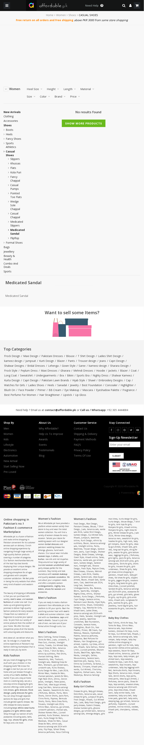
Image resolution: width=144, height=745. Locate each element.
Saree (82, 365)
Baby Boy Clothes (118, 617)
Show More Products (83, 123)
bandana (54, 617)
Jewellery (9, 251)
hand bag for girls (125, 605)
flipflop (14, 238)
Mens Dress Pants (59, 701)
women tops (44, 556)
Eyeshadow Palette (107, 390)
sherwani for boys (124, 631)
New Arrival (10, 461)
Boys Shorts (113, 673)
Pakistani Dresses (52, 356)
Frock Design (12, 356)
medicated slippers (16, 223)
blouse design (127, 521)
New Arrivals (12, 112)
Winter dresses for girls (123, 532)
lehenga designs (93, 713)
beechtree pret (80, 661)
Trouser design (87, 361)
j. (103, 663)
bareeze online (93, 599)
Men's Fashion (47, 632)
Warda (76, 655)
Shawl (91, 380)
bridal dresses (52, 544)
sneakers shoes (132, 684)
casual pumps (14, 187)
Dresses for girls (80, 691)
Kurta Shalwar (58, 667)
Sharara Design (119, 365)
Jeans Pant (63, 695)
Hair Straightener (49, 395)
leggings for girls (121, 555)
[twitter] (131, 430)
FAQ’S (77, 444)
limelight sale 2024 (55, 704)
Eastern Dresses (93, 705)
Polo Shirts (61, 653)
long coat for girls (120, 549)
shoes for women (53, 589)
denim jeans (123, 681)
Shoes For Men (54, 721)
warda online (79, 605)
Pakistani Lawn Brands (55, 380)
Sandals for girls (115, 589)
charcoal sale (61, 709)
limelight (49, 681)
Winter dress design (122, 535)
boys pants (131, 676)
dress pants (113, 678)
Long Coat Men (44, 687)
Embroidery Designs (110, 380)
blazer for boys (128, 650)
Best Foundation (92, 385)
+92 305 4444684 (117, 410)
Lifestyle (9, 444)
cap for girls (121, 597)
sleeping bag (113, 701)
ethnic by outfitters (46, 653)
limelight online (85, 546)
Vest (51, 659)
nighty (57, 586)
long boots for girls (124, 583)
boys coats (118, 656)
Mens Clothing (44, 637)
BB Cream (55, 390)
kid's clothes (22, 675)
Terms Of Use (82, 455)
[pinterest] (124, 430)
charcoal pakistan (45, 676)
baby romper (121, 639)
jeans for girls (125, 558)
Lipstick (67, 395)
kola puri (15, 172)
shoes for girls (20, 719)
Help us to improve (51, 434)
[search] (124, 5)
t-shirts (54, 556)
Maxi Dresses (49, 370)
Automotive (11, 455)
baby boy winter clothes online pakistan (123, 646)
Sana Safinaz (91, 647)
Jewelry (74, 385)
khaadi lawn (79, 610)
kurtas (41, 559)
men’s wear (15, 599)
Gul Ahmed (86, 669)
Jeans (102, 361)
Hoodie (100, 370)
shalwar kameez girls (83, 708)
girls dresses (21, 690)
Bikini (70, 375)
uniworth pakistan (46, 709)
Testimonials (46, 450)
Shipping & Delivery (85, 434)
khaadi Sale (93, 579)
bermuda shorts (120, 670)
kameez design (13, 361)
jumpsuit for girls (95, 696)
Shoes (72, 15)
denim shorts (119, 676)
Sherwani (48, 665)
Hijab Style (78, 380)
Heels (9, 134)
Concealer (111, 385)
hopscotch (122, 704)
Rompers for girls (115, 527)
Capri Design (117, 361)
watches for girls (120, 603)
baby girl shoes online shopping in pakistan (122, 572)
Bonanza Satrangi (91, 675)
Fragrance (128, 390)
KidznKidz (78, 694)
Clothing (8, 116)
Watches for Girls (14, 385)
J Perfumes (42, 693)
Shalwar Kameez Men (47, 712)
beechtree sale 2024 (93, 582)
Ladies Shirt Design (109, 356)
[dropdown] (130, 5)
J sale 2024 (63, 670)
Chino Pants (43, 698)
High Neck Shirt (45, 679)
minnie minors (123, 706)
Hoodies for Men (58, 673)
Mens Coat (42, 684)
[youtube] (137, 430)
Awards (43, 439)
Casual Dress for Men (47, 648)
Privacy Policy (82, 450)
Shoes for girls (125, 569)
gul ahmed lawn (61, 665)
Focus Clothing (62, 732)
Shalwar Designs (14, 365)
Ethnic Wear (43, 707)
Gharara (65, 370)
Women (61, 15)
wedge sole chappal (15, 205)
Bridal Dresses (36, 365)
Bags (7, 247)
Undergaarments (46, 375)
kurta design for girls (128, 518)
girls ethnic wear (23, 711)
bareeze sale (86, 577)
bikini (41, 589)
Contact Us (80, 428)
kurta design (113, 521)
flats (13, 168)
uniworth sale (44, 667)
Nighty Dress (100, 375)
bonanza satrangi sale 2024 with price (124, 559)
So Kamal (97, 663)
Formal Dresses (59, 637)
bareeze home (90, 624)
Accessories (11, 121)
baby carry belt (125, 695)
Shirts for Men (44, 639)
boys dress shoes (121, 690)
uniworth (62, 639)
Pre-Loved (10, 472)
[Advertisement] (72, 53)
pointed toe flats (16, 195)
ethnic (57, 679)
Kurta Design (12, 380)
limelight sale (44, 662)
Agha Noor (95, 652)
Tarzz (97, 661)
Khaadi (77, 537)
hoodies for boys (115, 662)
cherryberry (125, 709)
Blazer (61, 361)
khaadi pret (97, 666)
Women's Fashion (85, 519)
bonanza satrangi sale (122, 636)
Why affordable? (48, 428)
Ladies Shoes (36, 385)
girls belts (128, 594)
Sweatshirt (26, 375)
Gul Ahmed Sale (60, 645)
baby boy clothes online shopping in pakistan (122, 642)
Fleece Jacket (59, 681)
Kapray (91, 661)
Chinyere (86, 666)
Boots (9, 130)
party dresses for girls (22, 693)
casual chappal (15, 215)
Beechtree (78, 549)
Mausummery (80, 658)
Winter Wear (43, 673)
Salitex (94, 655)
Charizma (96, 669)
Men (6, 428)
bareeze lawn (93, 658)
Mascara (87, 390)
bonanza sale (92, 529)
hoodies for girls (115, 541)
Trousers (41, 704)
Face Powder (26, 390)
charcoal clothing (45, 656)
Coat (134, 370)
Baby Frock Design (92, 702)
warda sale (87, 560)
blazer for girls (126, 544)
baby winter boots (122, 692)
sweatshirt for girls (130, 538)
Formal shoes (14, 242)
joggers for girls (122, 580)
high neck (127, 541)
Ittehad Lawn (89, 672)
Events (43, 444)
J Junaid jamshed (87, 649)
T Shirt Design (86, 356)
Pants (71, 361)
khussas (15, 163)
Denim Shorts (51, 695)
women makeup (59, 574)
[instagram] (118, 430)
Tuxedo (48, 645)
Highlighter (127, 385)
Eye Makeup (71, 390)
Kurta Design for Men (47, 670)
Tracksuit (59, 659)
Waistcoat (42, 721)
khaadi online (91, 557)
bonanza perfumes (46, 732)
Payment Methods (85, 439)
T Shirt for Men (57, 651)
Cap (128, 380)
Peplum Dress (29, 370)
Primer (41, 390)
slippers (15, 159)
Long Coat (10, 375)
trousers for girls (123, 566)
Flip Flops (48, 729)
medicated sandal (17, 231)
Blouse (70, 356)
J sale (54, 639)
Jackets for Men (61, 676)
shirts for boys (127, 622)
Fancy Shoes (13, 138)
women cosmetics (57, 577)
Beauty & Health (9, 257)
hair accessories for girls (123, 607)
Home (49, 15)
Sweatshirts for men (60, 690)
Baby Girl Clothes (84, 686)
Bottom (52, 693)
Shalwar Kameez (122, 375)
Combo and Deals (11, 265)
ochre (110, 712)
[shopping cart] (137, 5)
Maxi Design (30, 356)
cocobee (135, 706)
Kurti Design (46, 361)
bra (63, 586)
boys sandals (119, 684)
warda (76, 669)
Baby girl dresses (96, 691)
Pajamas (54, 698)
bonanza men (114, 538)
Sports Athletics (11, 145)
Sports (7, 271)
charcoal (51, 642)
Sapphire (78, 672)
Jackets (112, 370)
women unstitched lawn (57, 565)
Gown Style (68, 365)
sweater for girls (120, 552)
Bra (62, 375)
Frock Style (10, 370)
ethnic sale (56, 723)
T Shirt (46, 651)
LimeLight (85, 655)
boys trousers (125, 664)
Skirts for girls (126, 563)
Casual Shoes (10, 153)
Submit (116, 455)
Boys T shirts (113, 622)
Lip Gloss (80, 395)
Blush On (9, 390)
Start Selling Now (14, 466)
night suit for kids (125, 645)
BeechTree (85, 652)
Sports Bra (83, 375)
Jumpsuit (30, 361)
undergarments (45, 586)
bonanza (54, 707)
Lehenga (53, 365)
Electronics (10, 450)
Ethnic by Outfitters (83, 663)
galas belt (123, 698)
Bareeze (97, 588)
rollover (134, 709)
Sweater (46, 690)
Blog (41, 455)
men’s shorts (44, 620)
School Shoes (59, 729)
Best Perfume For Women (20, 395)
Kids (6, 439)
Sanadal (62, 385)
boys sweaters (114, 650)
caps (62, 617)
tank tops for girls (123, 524)
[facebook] (111, 430)
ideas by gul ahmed (57, 684)
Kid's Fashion (82, 681)
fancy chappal (15, 178)
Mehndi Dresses (83, 370)
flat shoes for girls (122, 577)
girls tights (113, 558)
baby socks (132, 698)
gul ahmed (64, 707)
